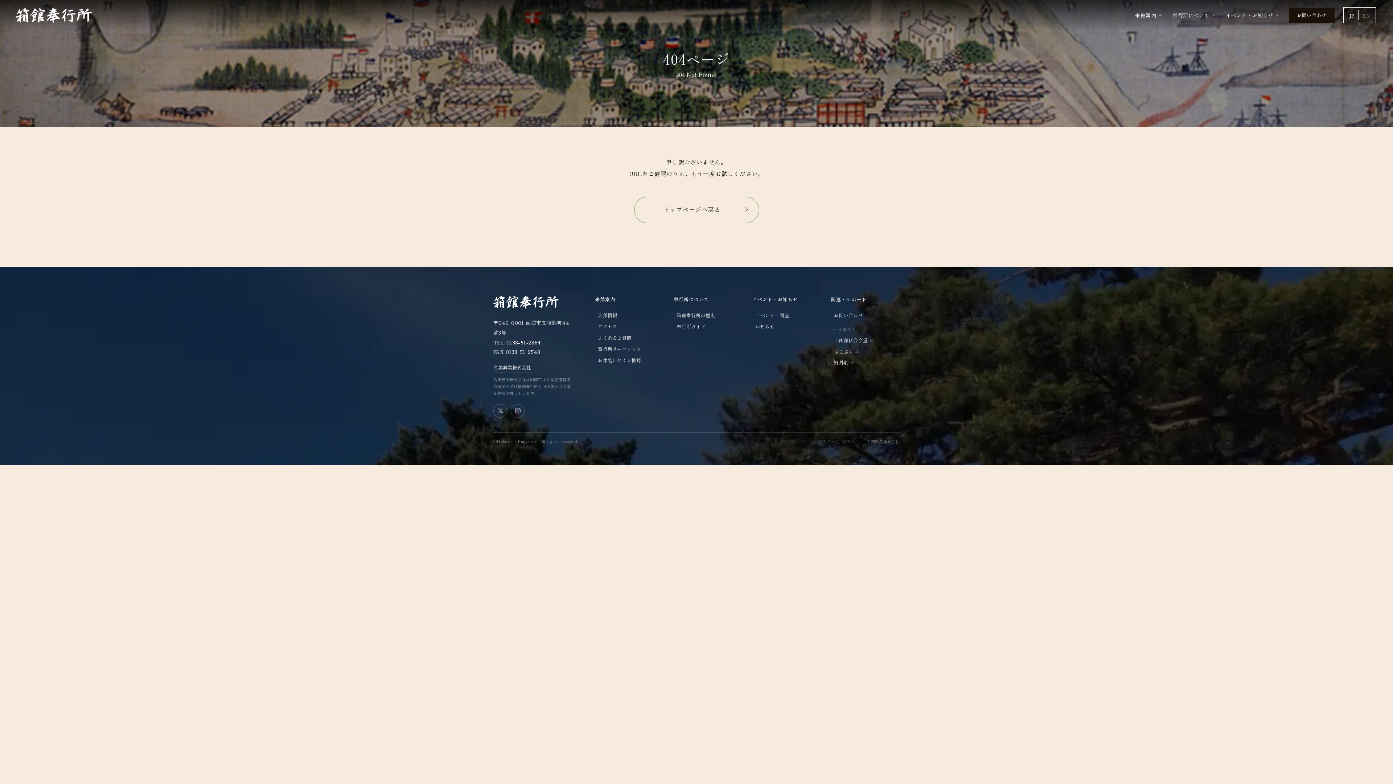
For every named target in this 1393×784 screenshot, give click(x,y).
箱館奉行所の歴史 (696, 315)
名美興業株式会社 (512, 367)
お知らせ (764, 326)
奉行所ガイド (691, 326)
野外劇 (841, 362)
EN (1366, 15)
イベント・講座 (772, 315)
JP (1351, 15)
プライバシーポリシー (838, 441)
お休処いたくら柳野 (619, 360)
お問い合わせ (1312, 15)
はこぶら (843, 351)
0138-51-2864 (523, 342)
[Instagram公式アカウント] (518, 411)
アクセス (607, 326)
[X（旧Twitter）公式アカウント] (500, 411)
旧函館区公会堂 (851, 340)
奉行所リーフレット (619, 349)
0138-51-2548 (523, 351)
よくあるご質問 (615, 337)
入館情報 (607, 315)
